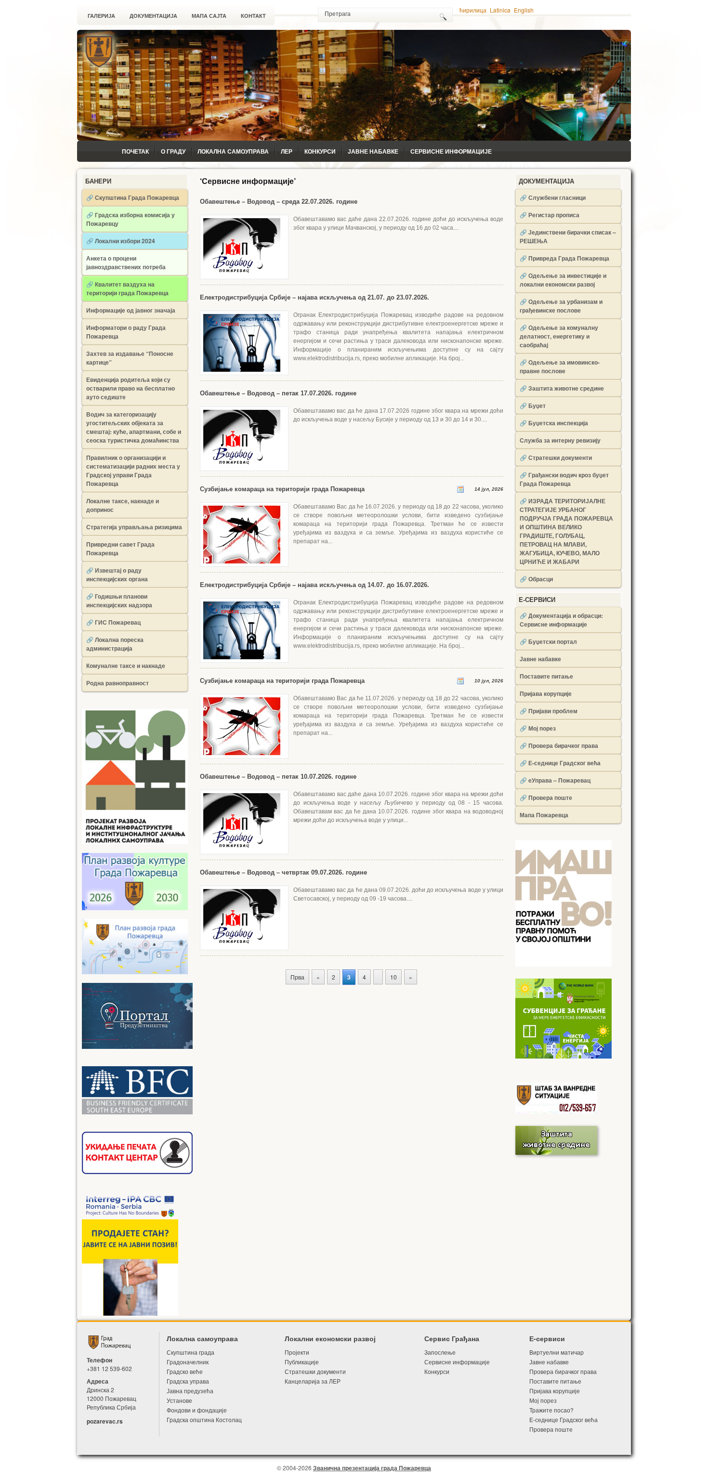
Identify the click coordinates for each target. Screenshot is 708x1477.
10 (393, 977)
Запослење (440, 1352)
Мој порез (543, 1400)
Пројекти (297, 1352)
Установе (179, 1400)
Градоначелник (188, 1362)
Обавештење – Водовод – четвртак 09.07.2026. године (283, 872)
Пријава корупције (546, 693)
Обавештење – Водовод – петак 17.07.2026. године (278, 393)
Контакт (253, 16)
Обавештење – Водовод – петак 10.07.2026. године (278, 776)
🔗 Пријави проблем (548, 710)
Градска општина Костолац (204, 1419)
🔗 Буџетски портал (548, 641)
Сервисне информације (451, 151)
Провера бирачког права (563, 1371)
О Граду (173, 151)
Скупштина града (190, 1352)
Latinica (500, 10)
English (524, 10)
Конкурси (320, 151)
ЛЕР (286, 151)
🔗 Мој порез (538, 728)
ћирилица (472, 10)
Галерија (101, 16)
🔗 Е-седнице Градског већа (560, 762)
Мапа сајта (209, 16)
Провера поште (551, 1429)
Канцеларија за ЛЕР (313, 1381)
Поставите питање (546, 676)
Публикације (302, 1362)
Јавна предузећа (190, 1390)
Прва (297, 977)
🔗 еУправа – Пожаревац (555, 780)
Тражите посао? (551, 1410)
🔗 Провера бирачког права (559, 745)
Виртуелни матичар (556, 1352)
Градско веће (185, 1371)
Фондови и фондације (197, 1410)
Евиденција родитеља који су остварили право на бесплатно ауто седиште (130, 388)
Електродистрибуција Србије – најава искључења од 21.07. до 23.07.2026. (314, 297)
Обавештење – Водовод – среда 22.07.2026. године (278, 201)
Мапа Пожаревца (544, 814)
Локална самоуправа (233, 151)
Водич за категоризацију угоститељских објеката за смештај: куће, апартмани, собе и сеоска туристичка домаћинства (133, 427)
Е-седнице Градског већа (563, 1419)
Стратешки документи (315, 1371)
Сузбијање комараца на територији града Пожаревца (282, 489)
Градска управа (188, 1381)
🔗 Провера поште (546, 797)
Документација (153, 16)
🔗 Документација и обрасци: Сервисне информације (561, 619)
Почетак (135, 151)
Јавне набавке (373, 151)
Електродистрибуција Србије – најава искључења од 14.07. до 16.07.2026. (314, 584)
